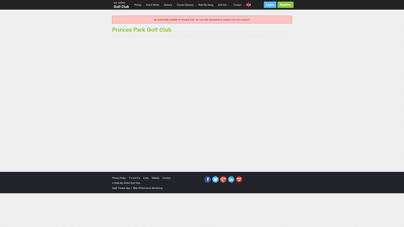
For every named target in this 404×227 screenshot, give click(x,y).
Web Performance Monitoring (148, 187)
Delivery (168, 4)
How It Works (152, 4)
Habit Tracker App (121, 187)
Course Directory (185, 4)
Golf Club (121, 6)
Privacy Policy (119, 177)
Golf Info (222, 4)
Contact (237, 4)
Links (146, 177)
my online (119, 2)
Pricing (137, 4)
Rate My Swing (205, 4)
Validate (156, 177)
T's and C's (134, 177)
